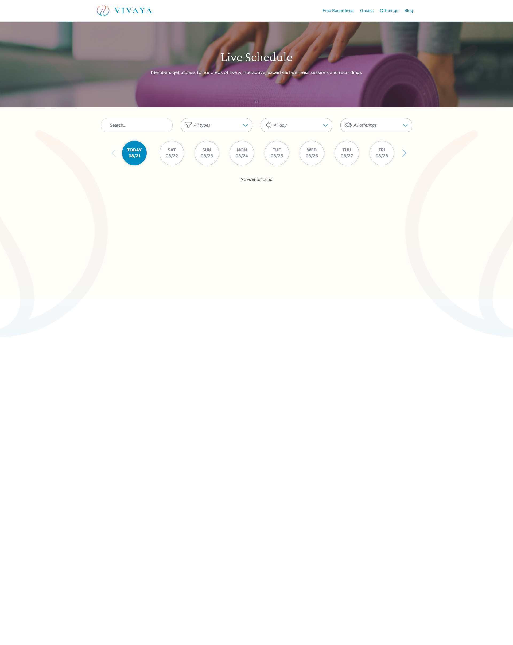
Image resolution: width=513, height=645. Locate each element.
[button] (216, 125)
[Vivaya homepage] (124, 10)
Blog (409, 10)
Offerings (389, 10)
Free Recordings (338, 10)
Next (404, 153)
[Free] (216, 140)
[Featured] (216, 135)
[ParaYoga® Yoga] (376, 135)
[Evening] (296, 135)
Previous (114, 153)
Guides (367, 10)
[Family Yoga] (376, 140)
